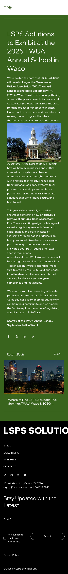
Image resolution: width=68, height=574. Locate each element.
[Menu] (61, 7)
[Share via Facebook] (8, 336)
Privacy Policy (11, 555)
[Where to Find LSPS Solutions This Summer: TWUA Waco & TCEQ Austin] (34, 377)
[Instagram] (4, 475)
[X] (18, 475)
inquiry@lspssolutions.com (18, 487)
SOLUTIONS (11, 452)
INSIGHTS (9, 459)
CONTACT (9, 466)
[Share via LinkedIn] (24, 336)
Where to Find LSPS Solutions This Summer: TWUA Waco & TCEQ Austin (32, 401)
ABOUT (8, 445)
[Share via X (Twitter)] (16, 336)
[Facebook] (11, 475)
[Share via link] (32, 336)
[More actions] (59, 26)
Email (7, 519)
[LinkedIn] (24, 475)
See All (57, 353)
